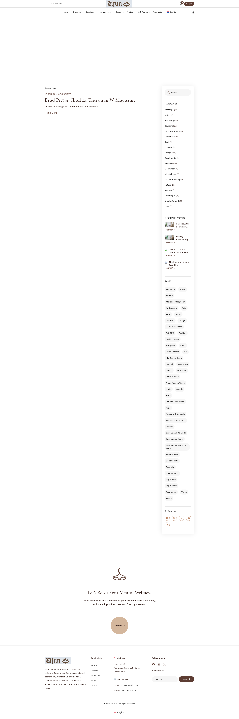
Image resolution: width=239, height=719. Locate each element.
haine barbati (172, 352)
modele (179, 389)
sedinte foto (172, 461)
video (184, 492)
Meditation (170, 169)
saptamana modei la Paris (176, 446)
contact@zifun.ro (129, 685)
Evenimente (170, 158)
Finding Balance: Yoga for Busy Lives (183, 238)
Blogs (93, 680)
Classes (94, 670)
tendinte (170, 467)
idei (185, 352)
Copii (167, 142)
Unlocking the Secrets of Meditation (182, 225)
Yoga (167, 206)
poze (168, 408)
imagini (169, 364)
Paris (168, 395)
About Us (95, 675)
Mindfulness (170, 174)
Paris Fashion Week (175, 402)
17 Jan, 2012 (51, 94)
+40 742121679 (128, 690)
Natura (168, 185)
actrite (169, 295)
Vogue (169, 498)
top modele (171, 486)
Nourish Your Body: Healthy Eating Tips (178, 250)
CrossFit (169, 147)
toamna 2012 (172, 473)
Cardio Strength (172, 131)
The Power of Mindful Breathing (179, 263)
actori (183, 289)
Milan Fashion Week (175, 383)
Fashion (168, 163)
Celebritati (50, 88)
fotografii (170, 345)
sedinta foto (172, 454)
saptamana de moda (176, 433)
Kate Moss (183, 364)
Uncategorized (172, 201)
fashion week (172, 339)
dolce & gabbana (174, 327)
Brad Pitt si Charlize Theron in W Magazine (90, 100)
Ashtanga (169, 110)
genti (182, 345)
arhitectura (171, 308)
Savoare (168, 190)
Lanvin (169, 370)
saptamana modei (174, 439)
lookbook (181, 370)
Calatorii (169, 126)
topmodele (171, 492)
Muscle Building (172, 179)
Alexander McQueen (175, 302)
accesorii (170, 289)
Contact (95, 685)
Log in (189, 4)
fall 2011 (170, 333)
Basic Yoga (170, 120)
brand (178, 314)
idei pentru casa (174, 358)
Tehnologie (170, 195)
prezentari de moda (175, 414)
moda (168, 389)
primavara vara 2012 (175, 420)
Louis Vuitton (172, 377)
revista (169, 427)
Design (168, 152)
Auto (167, 115)
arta (184, 308)
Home (94, 665)
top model (171, 479)
